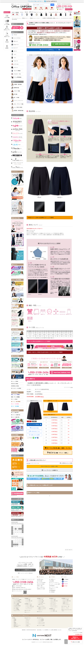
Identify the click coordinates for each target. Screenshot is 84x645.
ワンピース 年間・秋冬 (67, 600)
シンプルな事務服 (17, 600)
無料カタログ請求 (41, 588)
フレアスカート (53, 602)
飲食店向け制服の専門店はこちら (17, 516)
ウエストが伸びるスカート (16, 260)
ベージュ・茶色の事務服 (16, 401)
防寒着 (15, 620)
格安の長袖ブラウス (15, 431)
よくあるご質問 (14, 476)
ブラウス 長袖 (40, 602)
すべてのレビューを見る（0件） (50, 466)
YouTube (65, 585)
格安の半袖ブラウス (15, 275)
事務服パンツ (52, 608)
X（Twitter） (66, 579)
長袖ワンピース (65, 603)
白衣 (14, 621)
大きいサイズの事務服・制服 (17, 232)
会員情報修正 (52, 590)
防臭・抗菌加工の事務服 (16, 367)
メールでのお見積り (42, 582)
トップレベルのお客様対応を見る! (24, 570)
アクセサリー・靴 (66, 606)
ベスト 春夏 (28, 599)
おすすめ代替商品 (34, 424)
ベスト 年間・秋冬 (29, 600)
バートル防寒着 (41, 620)
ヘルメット (28, 626)
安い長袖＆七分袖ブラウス (16, 270)
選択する (75, 638)
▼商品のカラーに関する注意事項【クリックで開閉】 (41, 217)
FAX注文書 (40, 580)
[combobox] (42, 5)
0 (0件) (71, 387)
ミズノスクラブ (40, 621)
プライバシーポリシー (54, 582)
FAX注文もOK (14, 495)
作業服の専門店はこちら (16, 505)
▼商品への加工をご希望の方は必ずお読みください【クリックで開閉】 (45, 352)
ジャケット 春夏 (29, 605)
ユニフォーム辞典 (41, 625)
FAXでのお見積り (41, 584)
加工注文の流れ (35, 428)
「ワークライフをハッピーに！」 (35, 1)
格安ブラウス (40, 604)
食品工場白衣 (16, 626)
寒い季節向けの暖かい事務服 (17, 446)
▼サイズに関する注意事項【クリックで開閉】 (39, 341)
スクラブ (27, 620)
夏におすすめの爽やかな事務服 (17, 346)
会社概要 (52, 580)
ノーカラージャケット (30, 607)
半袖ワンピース (65, 602)
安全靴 (27, 625)
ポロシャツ (40, 611)
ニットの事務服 (16, 609)
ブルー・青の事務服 (15, 406)
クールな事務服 (16, 604)
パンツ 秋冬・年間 (54, 611)
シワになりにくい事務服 (16, 373)
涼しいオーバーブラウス (16, 335)
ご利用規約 (52, 591)
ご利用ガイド (52, 579)
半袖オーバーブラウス (42, 607)
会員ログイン (52, 588)
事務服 (15, 622)
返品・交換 (40, 585)
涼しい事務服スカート (15, 341)
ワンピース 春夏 (65, 599)
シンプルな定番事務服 (15, 302)
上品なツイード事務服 (15, 308)
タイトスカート (53, 604)
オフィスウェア (16, 598)
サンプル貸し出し (15, 490)
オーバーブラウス (41, 606)
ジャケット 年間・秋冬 (30, 606)
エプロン (27, 622)
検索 (52, 4)
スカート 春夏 (53, 599)
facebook (66, 581)
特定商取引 (52, 585)
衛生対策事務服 (14, 362)
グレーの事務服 (14, 399)
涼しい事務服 (16, 608)
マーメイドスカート (54, 605)
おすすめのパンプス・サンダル (17, 317)
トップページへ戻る (54, 587)
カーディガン (28, 610)
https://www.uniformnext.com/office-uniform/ (22, 589)
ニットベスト (28, 602)
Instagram (66, 583)
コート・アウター (66, 607)
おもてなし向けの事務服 (16, 285)
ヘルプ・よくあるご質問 (55, 584)
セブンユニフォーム (41, 623)
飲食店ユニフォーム (17, 625)
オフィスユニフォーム (25, 562)
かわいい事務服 (16, 603)
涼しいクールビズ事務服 (16, 352)
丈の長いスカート (15, 246)
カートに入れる (58, 448)
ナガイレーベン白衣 (41, 622)
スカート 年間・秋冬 (54, 600)
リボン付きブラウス (41, 603)
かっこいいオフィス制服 (16, 297)
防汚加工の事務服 (15, 383)
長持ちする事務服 (15, 379)
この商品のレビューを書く (67, 463)
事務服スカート (53, 598)
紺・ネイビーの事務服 (16, 394)
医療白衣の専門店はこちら (16, 510)
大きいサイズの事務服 (17, 602)
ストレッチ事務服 (15, 381)
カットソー (28, 612)
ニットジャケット (29, 608)
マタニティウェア (17, 610)
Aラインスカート (53, 603)
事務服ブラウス (41, 598)
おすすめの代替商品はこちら (50, 49)
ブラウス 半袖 (40, 599)
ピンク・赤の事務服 (15, 403)
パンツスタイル (14, 186)
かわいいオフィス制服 (15, 291)
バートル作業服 (41, 619)
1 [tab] (49, 495)
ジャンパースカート (66, 604)
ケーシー (27, 621)
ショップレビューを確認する (50, 470)
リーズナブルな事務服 (17, 599)
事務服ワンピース (66, 598)
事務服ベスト (28, 598)
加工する (58, 452)
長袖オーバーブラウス (42, 608)
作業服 (15, 619)
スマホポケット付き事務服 (16, 388)
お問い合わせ (69, 9)
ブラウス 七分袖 (41, 600)
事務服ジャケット (29, 603)
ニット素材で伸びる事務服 (16, 200)
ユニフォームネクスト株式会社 (27, 573)
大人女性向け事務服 (17, 605)
